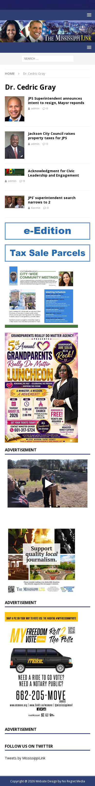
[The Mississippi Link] (47, 39)
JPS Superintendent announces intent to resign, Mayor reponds (56, 100)
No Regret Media (73, 781)
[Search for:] (47, 58)
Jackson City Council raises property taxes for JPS (51, 135)
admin (35, 108)
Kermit (35, 208)
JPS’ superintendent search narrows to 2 (52, 199)
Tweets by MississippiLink (25, 758)
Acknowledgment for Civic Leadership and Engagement (53, 173)
